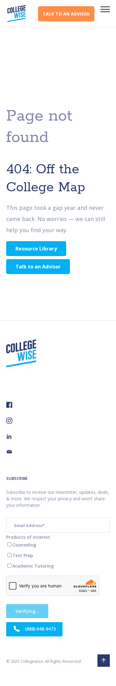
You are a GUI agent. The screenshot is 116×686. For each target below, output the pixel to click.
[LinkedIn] (9, 437)
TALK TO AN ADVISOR (66, 14)
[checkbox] (58, 555)
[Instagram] (9, 422)
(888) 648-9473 (40, 628)
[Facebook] (9, 406)
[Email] (9, 452)
